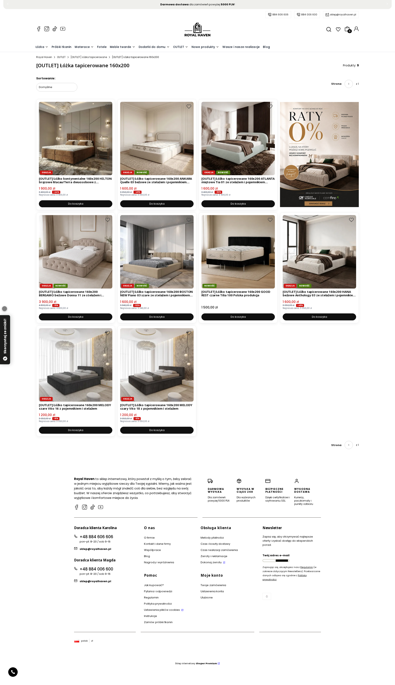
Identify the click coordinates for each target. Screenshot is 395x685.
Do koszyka (75, 204)
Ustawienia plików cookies (162, 610)
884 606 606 (280, 14)
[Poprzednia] (8, 4)
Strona (336, 84)
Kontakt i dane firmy (157, 544)
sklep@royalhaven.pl (343, 14)
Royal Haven (44, 57)
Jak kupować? (154, 585)
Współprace (152, 550)
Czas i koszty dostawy (215, 544)
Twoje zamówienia (213, 585)
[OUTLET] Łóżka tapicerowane (89, 57)
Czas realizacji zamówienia (219, 550)
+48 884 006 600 (96, 569)
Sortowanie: (45, 78)
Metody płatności (212, 538)
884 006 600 (309, 14)
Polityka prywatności (158, 604)
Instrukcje (150, 616)
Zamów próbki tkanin (158, 622)
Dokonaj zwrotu (211, 562)
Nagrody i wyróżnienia (159, 562)
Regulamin (151, 597)
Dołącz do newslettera (282, 561)
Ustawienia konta (212, 591)
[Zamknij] (4, 308)
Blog (147, 556)
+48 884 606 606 (96, 537)
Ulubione (207, 597)
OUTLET (61, 57)
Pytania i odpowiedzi (158, 591)
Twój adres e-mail (276, 555)
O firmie (149, 538)
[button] (107, 106)
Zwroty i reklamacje (214, 556)
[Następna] (387, 4)
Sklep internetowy (196, 663)
